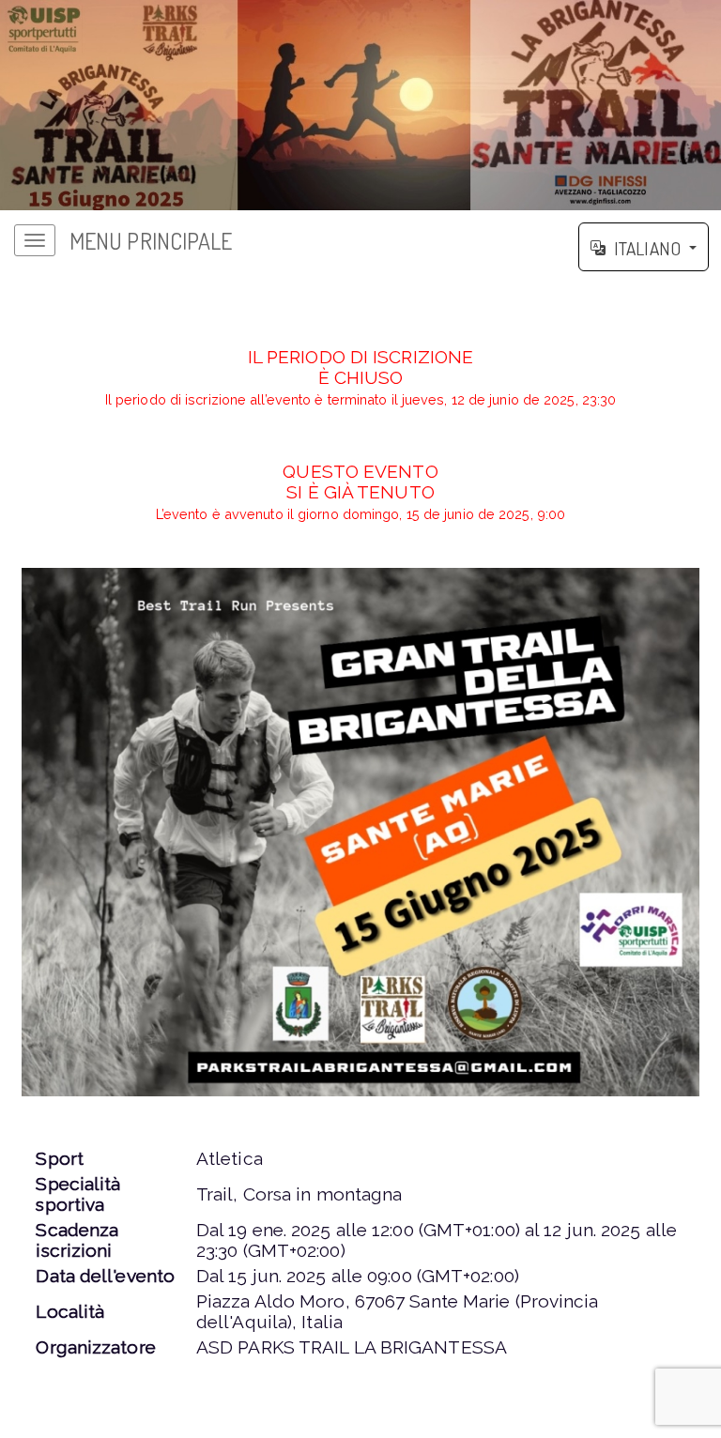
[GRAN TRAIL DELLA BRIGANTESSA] (360, 105)
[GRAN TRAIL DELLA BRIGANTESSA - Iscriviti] (360, 832)
